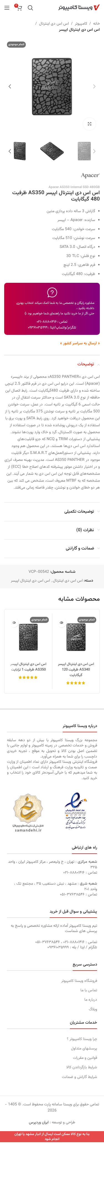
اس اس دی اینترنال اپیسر (79, 30)
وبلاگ (93, 1010)
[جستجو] (30, 7)
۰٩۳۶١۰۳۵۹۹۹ (37, 327)
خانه (96, 24)
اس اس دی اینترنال (54, 24)
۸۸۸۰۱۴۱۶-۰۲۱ (47, 322)
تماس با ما (88, 990)
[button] (94, 86)
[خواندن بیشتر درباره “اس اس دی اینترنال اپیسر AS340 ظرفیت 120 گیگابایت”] (61, 622)
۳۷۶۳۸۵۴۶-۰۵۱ (72, 895)
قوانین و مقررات (85, 1058)
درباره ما (90, 1000)
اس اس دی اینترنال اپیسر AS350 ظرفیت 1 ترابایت (28, 666)
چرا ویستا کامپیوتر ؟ (82, 1039)
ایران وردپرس (39, 1123)
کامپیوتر (81, 24)
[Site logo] (79, 8)
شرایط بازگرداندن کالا (81, 1067)
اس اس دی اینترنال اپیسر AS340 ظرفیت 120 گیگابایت (76, 669)
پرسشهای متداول (84, 1049)
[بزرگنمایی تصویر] (89, 124)
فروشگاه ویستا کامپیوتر (79, 981)
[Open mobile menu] (6, 7)
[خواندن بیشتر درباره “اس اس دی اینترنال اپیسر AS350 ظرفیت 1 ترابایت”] (14, 622)
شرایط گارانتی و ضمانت (79, 1077)
